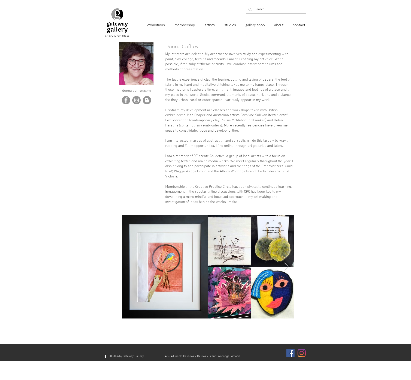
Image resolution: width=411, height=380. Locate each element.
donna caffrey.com (136, 91)
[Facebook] (126, 100)
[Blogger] (147, 100)
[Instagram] (136, 100)
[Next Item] (286, 267)
